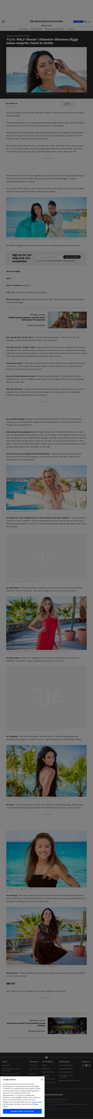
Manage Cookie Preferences (22, 1111)
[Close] (41, 1079)
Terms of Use (37, 1102)
